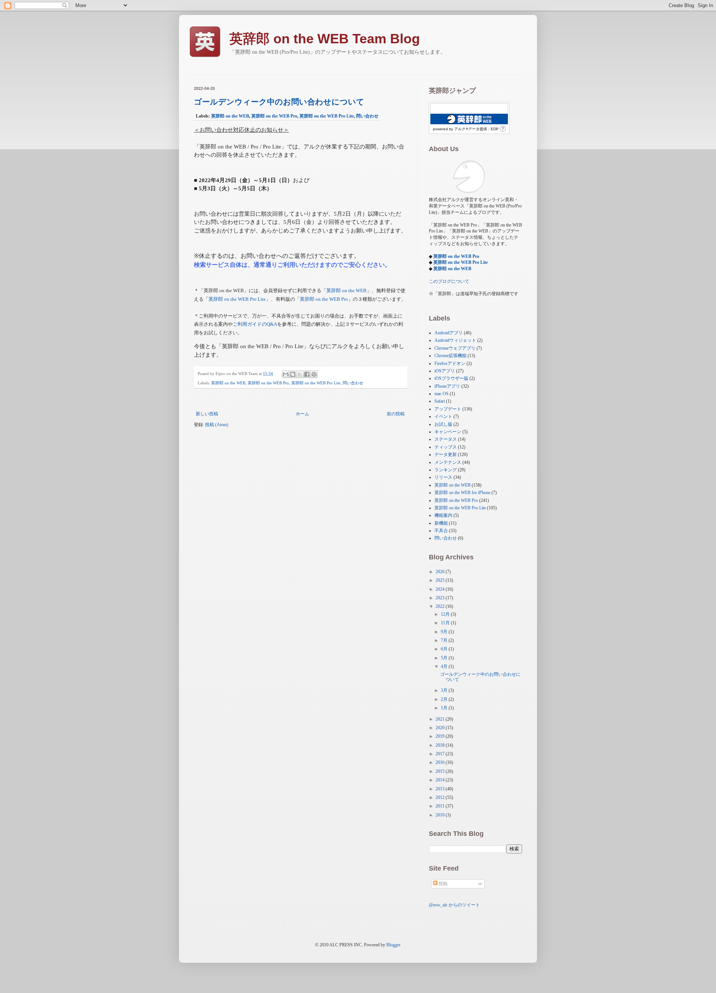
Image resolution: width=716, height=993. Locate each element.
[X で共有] (300, 374)
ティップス (445, 447)
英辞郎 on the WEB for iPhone (462, 492)
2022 (441, 606)
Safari (439, 401)
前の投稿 (396, 413)
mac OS (441, 393)
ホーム (302, 413)
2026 (441, 571)
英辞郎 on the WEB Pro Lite (326, 116)
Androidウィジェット (455, 340)
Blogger (393, 944)
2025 (441, 580)
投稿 (442, 883)
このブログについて (449, 281)
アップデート (447, 409)
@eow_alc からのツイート (454, 905)
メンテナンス (447, 462)
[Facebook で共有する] (307, 374)
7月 (445, 640)
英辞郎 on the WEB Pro (274, 116)
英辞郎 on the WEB (230, 116)
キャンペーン (447, 431)
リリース (443, 477)
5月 (445, 658)
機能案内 (443, 515)
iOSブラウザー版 (451, 378)
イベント (443, 416)
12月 (446, 614)
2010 (441, 815)
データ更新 (445, 454)
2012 (441, 797)
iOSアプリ (444, 371)
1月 (445, 708)
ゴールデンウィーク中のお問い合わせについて (279, 101)
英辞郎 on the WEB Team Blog (324, 38)
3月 (445, 690)
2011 (441, 806)
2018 (441, 745)
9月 (445, 631)
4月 (445, 666)
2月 (445, 699)
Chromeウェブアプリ (454, 348)
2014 (441, 780)
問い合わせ (367, 116)
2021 (441, 719)
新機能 (441, 523)
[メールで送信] (285, 374)
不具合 (441, 530)
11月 (446, 622)
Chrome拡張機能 (450, 355)
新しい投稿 (207, 413)
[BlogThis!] (292, 374)
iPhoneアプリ (447, 386)
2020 (441, 727)
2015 (441, 771)
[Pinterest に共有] (314, 374)
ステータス (445, 439)
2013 (441, 788)
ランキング (445, 469)
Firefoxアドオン (449, 363)
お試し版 (443, 424)
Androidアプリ (448, 332)
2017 (441, 753)
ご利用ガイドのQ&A (255, 324)
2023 (441, 597)
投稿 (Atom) (216, 424)
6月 (445, 649)
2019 (441, 736)
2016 (441, 762)
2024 (441, 589)
